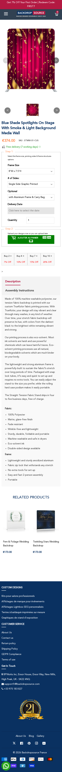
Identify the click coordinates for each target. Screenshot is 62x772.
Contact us (7, 638)
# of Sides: (13, 178)
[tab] (19, 281)
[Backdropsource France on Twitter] (14, 743)
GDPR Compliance (11, 654)
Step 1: (9, 151)
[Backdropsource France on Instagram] (36, 743)
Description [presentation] (12, 281)
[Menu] (7, 14)
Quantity (12, 220)
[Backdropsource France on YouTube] (44, 743)
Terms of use (8, 660)
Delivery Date (15, 204)
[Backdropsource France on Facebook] (21, 743)
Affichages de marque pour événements (23, 601)
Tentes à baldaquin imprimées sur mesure (23, 612)
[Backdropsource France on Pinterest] (29, 743)
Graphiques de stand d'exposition (20, 618)
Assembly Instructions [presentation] (19, 290)
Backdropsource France (34, 753)
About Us (7, 632)
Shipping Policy (10, 649)
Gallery (40, 736)
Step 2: (9, 229)
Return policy (9, 643)
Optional (12, 191)
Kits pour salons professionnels (18, 596)
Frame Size (13, 165)
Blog (31, 736)
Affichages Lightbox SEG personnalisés (22, 607)
